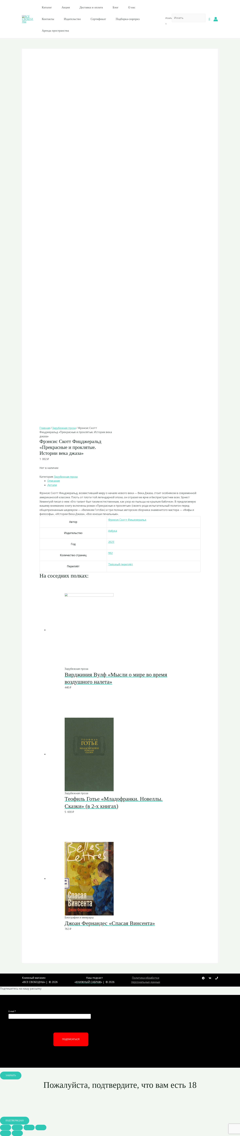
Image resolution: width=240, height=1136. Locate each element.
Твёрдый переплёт (120, 564)
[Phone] (216, 978)
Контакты (48, 19)
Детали (52, 485)
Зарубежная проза (64, 428)
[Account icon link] (215, 19)
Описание (53, 481)
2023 (111, 542)
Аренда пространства (55, 30)
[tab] (124, 481)
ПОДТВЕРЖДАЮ (15, 1120)
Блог (115, 7)
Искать (168, 18)
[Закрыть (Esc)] (5, 1127)
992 (110, 553)
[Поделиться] (17, 1127)
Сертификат (98, 19)
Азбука (112, 531)
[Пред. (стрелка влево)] (5, 1133)
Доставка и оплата (91, 7)
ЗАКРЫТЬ (11, 1075)
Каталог (47, 7)
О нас (131, 7)
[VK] (210, 978)
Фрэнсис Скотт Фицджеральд (127, 519)
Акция (66, 7)
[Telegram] (203, 978)
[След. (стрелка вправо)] (17, 1133)
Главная (45, 428)
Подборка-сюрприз (128, 19)
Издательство (72, 19)
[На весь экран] (29, 1127)
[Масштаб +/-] (40, 1127)
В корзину (112, 659)
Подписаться (71, 1039)
